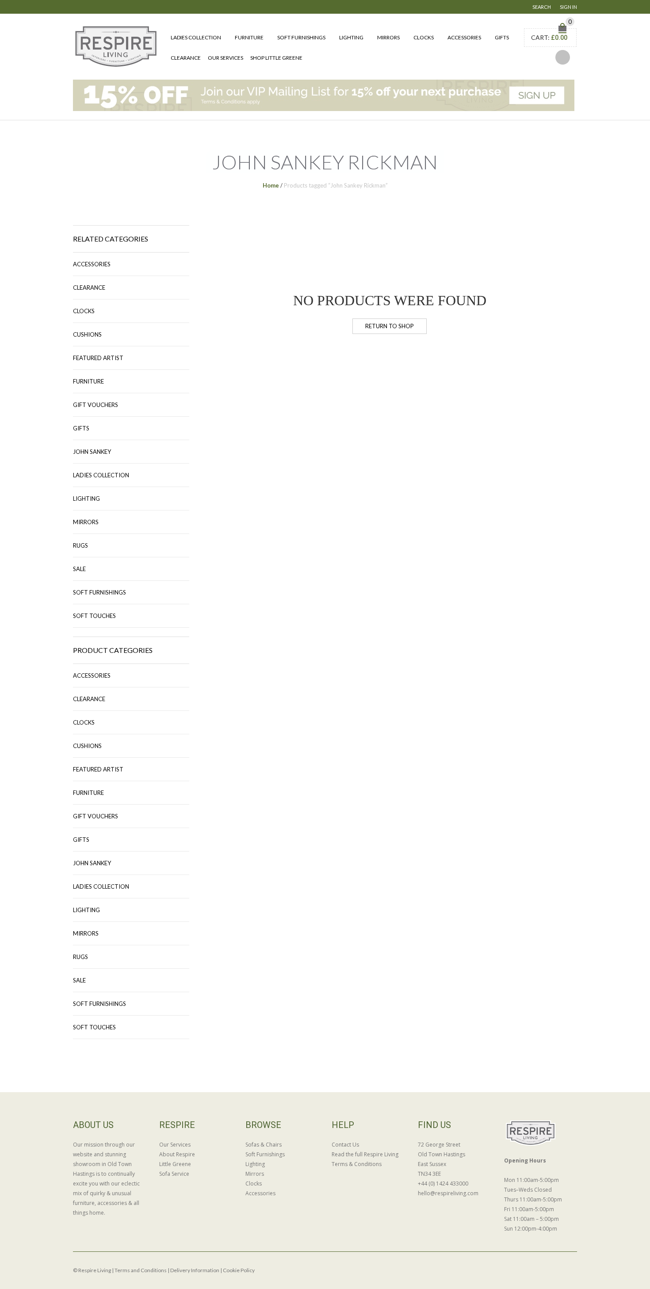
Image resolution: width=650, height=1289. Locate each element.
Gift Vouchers (95, 404)
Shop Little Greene (276, 57)
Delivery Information (194, 1270)
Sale (79, 568)
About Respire (177, 1154)
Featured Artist (98, 357)
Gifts (502, 37)
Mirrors (388, 37)
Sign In (568, 7)
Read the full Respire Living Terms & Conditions (365, 1159)
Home (271, 185)
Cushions (87, 334)
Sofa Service (174, 1174)
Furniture (249, 37)
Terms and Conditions (141, 1270)
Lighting (351, 37)
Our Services (225, 57)
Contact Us (345, 1144)
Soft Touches (94, 615)
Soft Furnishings (301, 37)
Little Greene (175, 1164)
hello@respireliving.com (448, 1193)
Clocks (423, 37)
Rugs (80, 545)
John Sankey (92, 451)
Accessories (464, 37)
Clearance (186, 57)
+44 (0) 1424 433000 (443, 1183)
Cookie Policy (239, 1270)
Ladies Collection (196, 37)
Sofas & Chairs (263, 1144)
